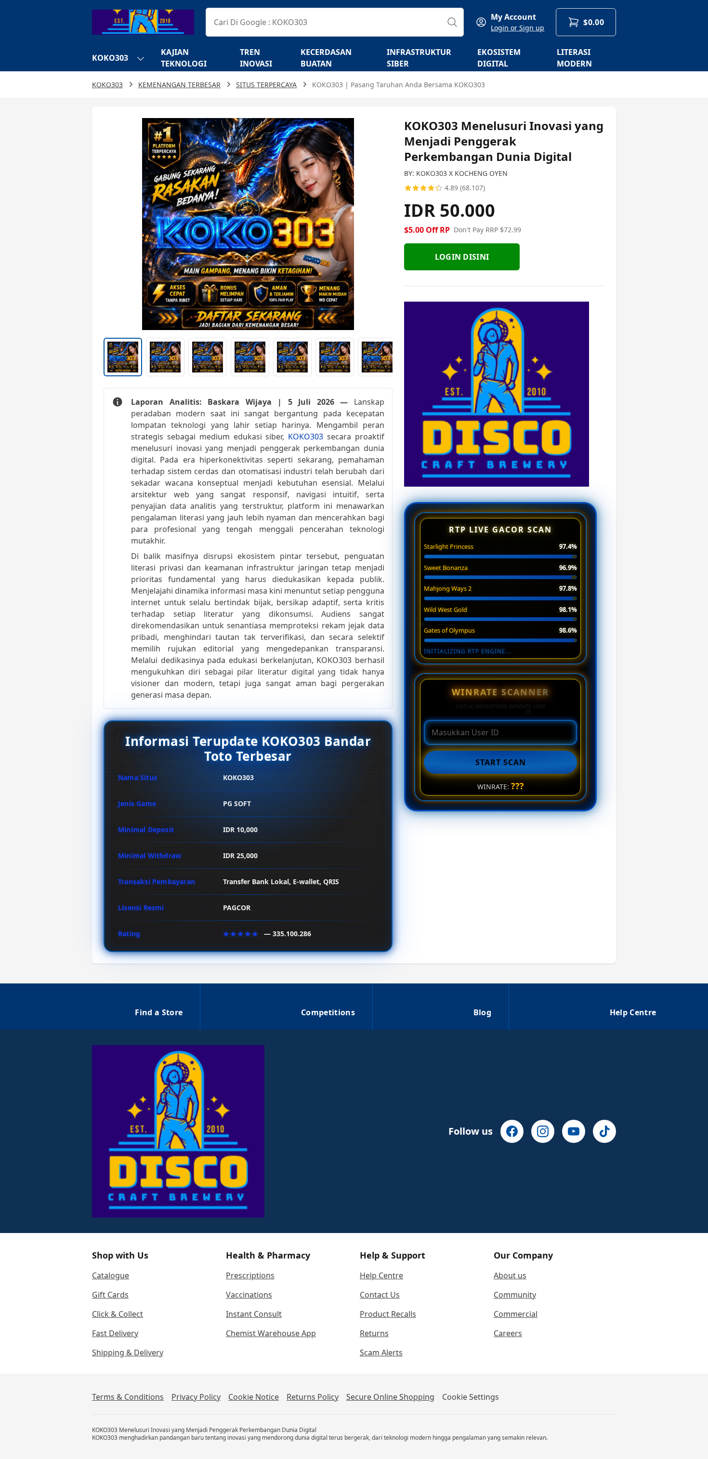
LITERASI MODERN (574, 58)
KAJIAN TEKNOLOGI (184, 58)
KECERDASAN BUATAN (326, 58)
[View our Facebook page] (512, 1131)
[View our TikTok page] (604, 1131)
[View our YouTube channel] (573, 1131)
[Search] (452, 22)
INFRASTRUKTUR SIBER (419, 58)
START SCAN (500, 762)
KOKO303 (110, 58)
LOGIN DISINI (462, 257)
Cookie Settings (470, 1397)
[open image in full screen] (248, 224)
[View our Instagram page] (542, 1131)
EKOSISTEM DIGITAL (499, 58)
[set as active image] (123, 357)
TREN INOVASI (256, 58)
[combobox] (335, 22)
